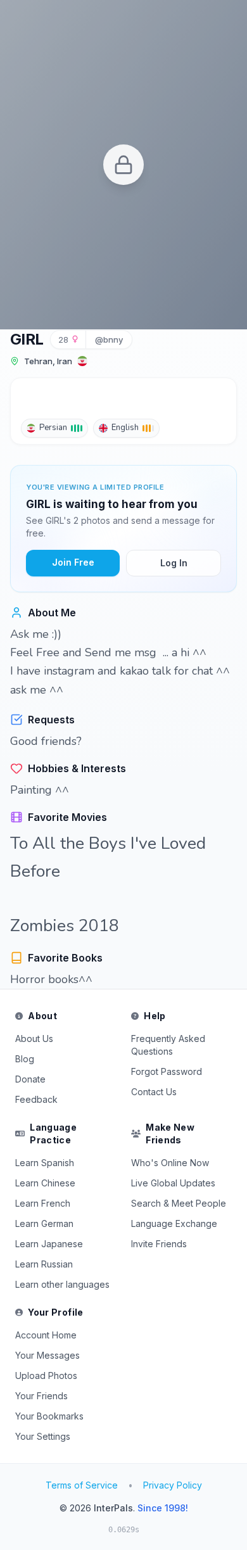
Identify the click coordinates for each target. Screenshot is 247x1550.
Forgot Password (166, 1071)
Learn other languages (62, 1284)
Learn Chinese (45, 1183)
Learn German (44, 1223)
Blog (24, 1058)
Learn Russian (44, 1264)
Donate (30, 1079)
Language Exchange (174, 1223)
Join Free (73, 562)
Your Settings (42, 1436)
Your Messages (47, 1355)
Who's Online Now (170, 1162)
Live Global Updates (173, 1183)
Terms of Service (82, 1485)
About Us (34, 1038)
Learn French (42, 1203)
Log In (173, 562)
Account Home (46, 1335)
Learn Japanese (49, 1243)
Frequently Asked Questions (168, 1045)
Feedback (36, 1099)
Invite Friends (159, 1243)
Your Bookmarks (49, 1416)
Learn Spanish (44, 1162)
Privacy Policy (172, 1485)
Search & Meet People (178, 1203)
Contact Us (154, 1091)
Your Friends (41, 1395)
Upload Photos (46, 1375)
